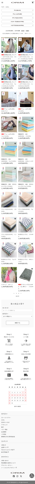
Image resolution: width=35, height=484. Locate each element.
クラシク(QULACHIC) (17, 17)
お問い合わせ (4, 460)
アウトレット (4, 425)
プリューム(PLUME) (17, 14)
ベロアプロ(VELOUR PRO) (17, 25)
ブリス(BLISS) (17, 10)
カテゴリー (5, 314)
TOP (2, 7)
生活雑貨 (3, 432)
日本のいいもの (5, 422)
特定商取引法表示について (8, 463)
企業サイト (4, 447)
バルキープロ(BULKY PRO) (17, 21)
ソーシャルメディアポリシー (9, 467)
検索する (17, 323)
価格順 (22, 30)
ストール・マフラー (6, 417)
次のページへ (28, 33)
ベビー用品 (4, 429)
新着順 (27, 30)
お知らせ (3, 445)
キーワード (5, 308)
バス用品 (3, 434)
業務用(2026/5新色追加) (8, 436)
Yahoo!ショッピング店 (7, 450)
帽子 (2, 427)
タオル (7, 7)
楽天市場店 (5, 452)
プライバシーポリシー (7, 465)
